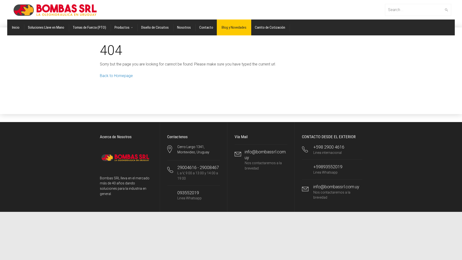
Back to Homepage (116, 75)
